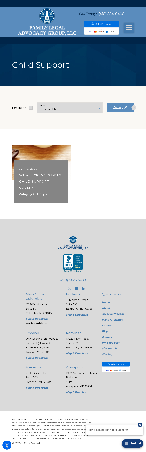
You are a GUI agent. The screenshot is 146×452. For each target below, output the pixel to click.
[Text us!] (132, 444)
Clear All (119, 107)
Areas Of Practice (113, 314)
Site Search (109, 348)
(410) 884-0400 (111, 14)
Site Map (107, 354)
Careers (107, 325)
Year (42, 105)
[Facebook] (62, 288)
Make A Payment (113, 319)
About (106, 308)
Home (106, 302)
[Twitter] (69, 288)
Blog (105, 331)
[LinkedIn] (83, 288)
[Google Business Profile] (76, 288)
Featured (19, 108)
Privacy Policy (111, 342)
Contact (107, 337)
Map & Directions (37, 319)
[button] (6, 445)
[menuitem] (116, 302)
